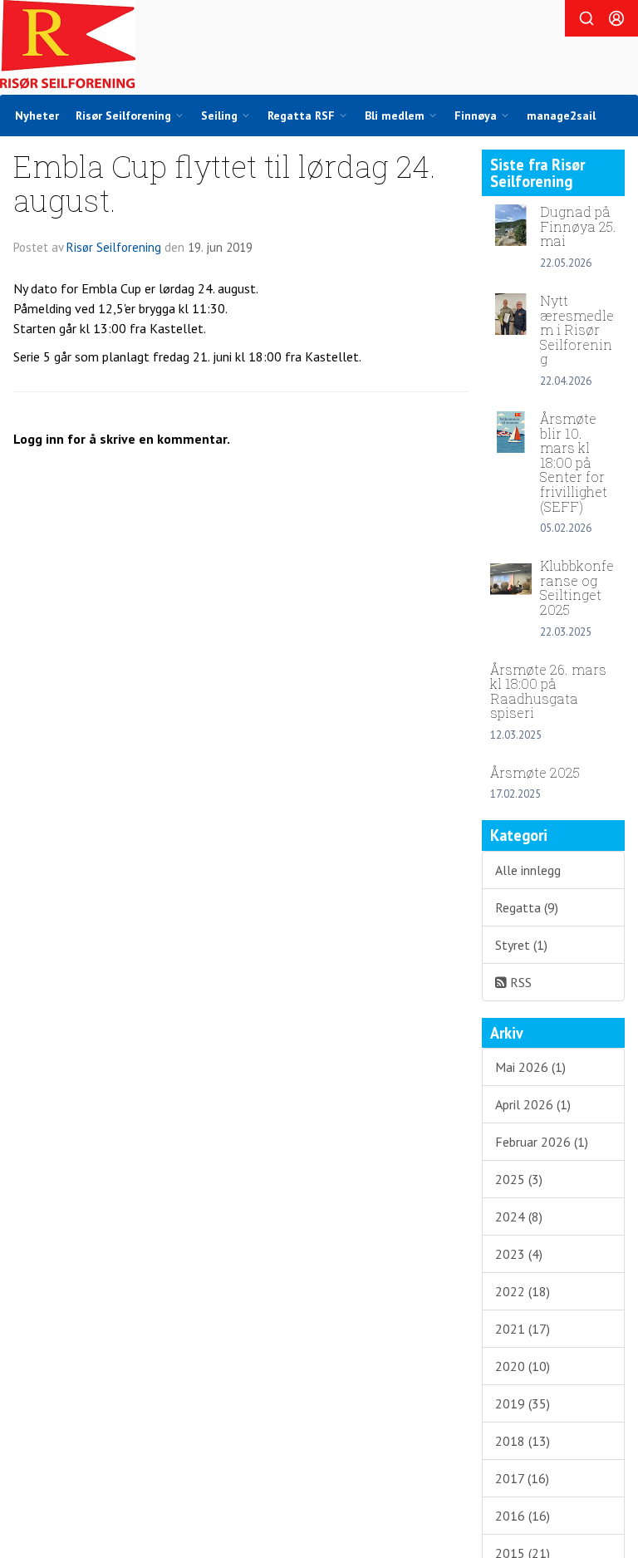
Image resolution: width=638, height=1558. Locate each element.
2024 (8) (518, 1216)
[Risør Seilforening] (67, 44)
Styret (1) (521, 944)
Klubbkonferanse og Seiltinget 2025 (577, 587)
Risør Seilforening (113, 247)
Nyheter (37, 115)
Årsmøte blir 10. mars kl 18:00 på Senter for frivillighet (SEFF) (573, 462)
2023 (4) (518, 1254)
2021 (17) (522, 1328)
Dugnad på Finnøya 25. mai (578, 226)
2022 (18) (522, 1291)
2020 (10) (522, 1366)
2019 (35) (522, 1403)
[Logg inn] (616, 18)
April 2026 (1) (533, 1104)
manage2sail (561, 115)
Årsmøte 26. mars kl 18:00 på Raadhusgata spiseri (548, 691)
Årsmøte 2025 (535, 772)
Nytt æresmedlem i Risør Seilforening (577, 329)
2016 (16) (522, 1515)
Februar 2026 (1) (541, 1141)
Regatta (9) (526, 907)
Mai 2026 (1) (530, 1067)
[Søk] (586, 18)
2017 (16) (522, 1478)
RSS (519, 982)
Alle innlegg (528, 870)
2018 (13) (522, 1441)
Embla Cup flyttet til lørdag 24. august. (224, 182)
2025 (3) (518, 1179)
